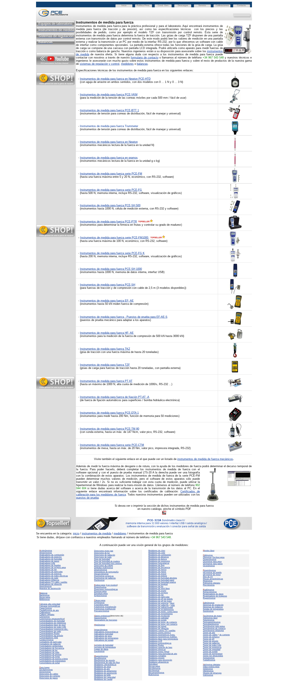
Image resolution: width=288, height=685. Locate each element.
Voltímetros (208, 675)
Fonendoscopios (101, 605)
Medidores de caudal (103, 679)
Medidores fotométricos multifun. (162, 637)
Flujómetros (99, 603)
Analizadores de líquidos (50, 565)
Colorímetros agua (47, 619)
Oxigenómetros (209, 559)
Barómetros (44, 595)
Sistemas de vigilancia (213, 607)
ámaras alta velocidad (49, 604)
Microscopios (154, 666)
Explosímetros (100, 596)
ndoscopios (99, 585)
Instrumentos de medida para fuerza (102, 300)
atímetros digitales (211, 665)
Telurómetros (208, 620)
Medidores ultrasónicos (158, 662)
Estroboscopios (101, 593)
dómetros (208, 555)
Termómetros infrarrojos (213, 630)
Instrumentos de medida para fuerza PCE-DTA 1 (109, 412)
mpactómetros (101, 630)
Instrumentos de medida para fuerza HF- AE (107, 332)
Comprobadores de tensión (51, 636)
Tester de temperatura (212, 654)
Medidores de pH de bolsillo (160, 599)
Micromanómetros (156, 673)
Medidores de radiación (158, 605)
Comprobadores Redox (49, 633)
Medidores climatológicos (105, 665)
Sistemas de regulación (213, 605)
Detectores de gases (48, 678)
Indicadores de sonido (103, 640)
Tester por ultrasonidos (213, 656)
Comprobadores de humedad (52, 621)
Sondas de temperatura (213, 609)
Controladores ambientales (51, 646)
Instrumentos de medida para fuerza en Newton (109, 141)
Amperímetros (45, 553)
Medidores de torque (157, 626)
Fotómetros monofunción (105, 607)
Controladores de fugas (49, 657)
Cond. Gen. (163, 5)
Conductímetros (46, 640)
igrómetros (99, 625)
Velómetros (208, 669)
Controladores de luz (48, 650)
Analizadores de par (48, 569)
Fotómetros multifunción (105, 609)
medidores (127, 63)
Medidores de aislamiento (105, 671)
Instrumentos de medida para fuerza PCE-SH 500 (110, 205)
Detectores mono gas (103, 551)
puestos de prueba (87, 497)
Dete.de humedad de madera (107, 561)
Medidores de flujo (156, 565)
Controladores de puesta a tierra (53, 659)
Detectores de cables (48, 674)
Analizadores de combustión (51, 555)
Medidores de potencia (158, 603)
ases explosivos (102, 616)
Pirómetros (208, 581)
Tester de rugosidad (211, 649)
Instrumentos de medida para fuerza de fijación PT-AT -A (114, 397)
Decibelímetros (46, 670)
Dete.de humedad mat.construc (108, 563)
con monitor (112, 585)
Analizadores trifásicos (49, 580)
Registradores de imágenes (215, 596)
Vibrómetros (208, 671)
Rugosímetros (209, 598)
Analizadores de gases (49, 561)
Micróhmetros (154, 668)
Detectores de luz (102, 553)
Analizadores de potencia (50, 574)
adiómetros (208, 590)
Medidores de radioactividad (160, 607)
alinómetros (208, 603)
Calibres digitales (46, 614)
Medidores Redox (156, 645)
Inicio (124, 5)
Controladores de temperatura (52, 661)
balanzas (142, 63)
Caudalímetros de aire (49, 610)
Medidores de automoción (105, 673)
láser (172, 603)
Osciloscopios (218, 557)
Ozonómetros (209, 566)
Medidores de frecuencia (159, 567)
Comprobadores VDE (48, 638)
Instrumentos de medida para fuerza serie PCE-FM (111, 173)
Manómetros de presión (104, 660)
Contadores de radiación (50, 644)
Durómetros (99, 580)
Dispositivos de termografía (106, 572)
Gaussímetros (100, 618)
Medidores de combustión (159, 555)
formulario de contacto (144, 57)
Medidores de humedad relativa (162, 582)
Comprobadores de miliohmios (52, 623)
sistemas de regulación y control (99, 63)
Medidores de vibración (158, 628)
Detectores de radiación (104, 555)
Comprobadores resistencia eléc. (53, 629)
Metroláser (153, 664)
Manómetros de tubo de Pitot (107, 662)
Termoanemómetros (212, 622)
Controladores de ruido (49, 652)
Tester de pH (208, 639)
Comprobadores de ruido (50, 631)
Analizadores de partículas (51, 572)
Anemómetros (45, 586)
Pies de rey (208, 577)
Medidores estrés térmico (159, 633)
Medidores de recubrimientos (161, 609)
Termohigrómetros (211, 624)
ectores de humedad (103, 645)
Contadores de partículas (50, 642)
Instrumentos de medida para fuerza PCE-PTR (108, 221)
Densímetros (45, 672)
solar (173, 605)
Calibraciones (222, 5)
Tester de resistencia (212, 647)
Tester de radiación (211, 643)
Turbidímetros (209, 660)
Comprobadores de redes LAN (52, 627)
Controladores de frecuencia (51, 648)
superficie (60, 619)
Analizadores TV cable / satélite (53, 582)
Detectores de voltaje (103, 565)
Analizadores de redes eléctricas (53, 576)
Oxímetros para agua (212, 561)
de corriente (224, 635)
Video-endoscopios (211, 667)
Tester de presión (210, 641)
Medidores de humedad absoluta (162, 578)
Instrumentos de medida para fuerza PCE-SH (107, 284)
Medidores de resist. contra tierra (163, 612)
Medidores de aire (102, 669)
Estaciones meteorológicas (106, 589)
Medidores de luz (155, 586)
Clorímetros (44, 617)
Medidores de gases (157, 572)
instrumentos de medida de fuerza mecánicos (205, 459)
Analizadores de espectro (50, 557)
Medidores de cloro (156, 551)
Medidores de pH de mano (160, 601)
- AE (129, 300)
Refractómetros (210, 592)
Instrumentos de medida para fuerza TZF (105, 364)
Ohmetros (207, 557)
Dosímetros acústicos (104, 576)
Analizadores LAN (47, 563)
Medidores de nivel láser (159, 588)
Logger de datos (101, 649)
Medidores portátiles (157, 656)
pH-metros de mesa (212, 575)
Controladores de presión (50, 654)
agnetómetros (101, 656)
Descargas (183, 5)
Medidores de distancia (158, 557)
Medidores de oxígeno (158, 593)
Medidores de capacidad (105, 677)
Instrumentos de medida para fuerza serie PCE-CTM (112, 445)
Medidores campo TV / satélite (161, 630)
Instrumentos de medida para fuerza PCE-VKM (108, 94)
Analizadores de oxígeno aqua (52, 567)
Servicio (202, 5)
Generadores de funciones (105, 620)
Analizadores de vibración (50, 584)
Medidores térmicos (157, 649)
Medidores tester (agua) (158, 652)
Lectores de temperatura (105, 647)
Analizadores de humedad (50, 559)
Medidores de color (156, 553)
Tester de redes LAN (212, 645)
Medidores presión (156, 658)
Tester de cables (210, 635)
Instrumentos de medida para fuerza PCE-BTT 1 (109, 110)
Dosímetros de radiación (105, 578)
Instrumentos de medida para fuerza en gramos (109, 157)
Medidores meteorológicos (159, 643)
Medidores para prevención (160, 660)
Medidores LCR (155, 641)
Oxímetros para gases (213, 564)
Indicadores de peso (103, 636)
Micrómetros (153, 670)
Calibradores (44, 612)
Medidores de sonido (157, 620)
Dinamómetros (100, 570)
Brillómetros (44, 599)
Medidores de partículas (159, 597)
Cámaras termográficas (49, 606)
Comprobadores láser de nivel (52, 625)
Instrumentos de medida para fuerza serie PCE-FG (111, 189)
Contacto (241, 5)
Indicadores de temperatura (106, 638)
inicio (76, 533)
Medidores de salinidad (158, 618)
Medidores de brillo (102, 675)
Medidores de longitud (158, 584)
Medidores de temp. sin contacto (162, 624)
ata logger (44, 667)
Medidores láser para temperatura (163, 639)
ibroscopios (99, 600)
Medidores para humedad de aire (162, 654)
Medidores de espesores (159, 561)
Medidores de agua (102, 667)
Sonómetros (208, 611)
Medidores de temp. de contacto (162, 622)
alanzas (43, 593)
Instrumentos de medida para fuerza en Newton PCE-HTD (115, 78)
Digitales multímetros (103, 568)
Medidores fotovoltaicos (158, 563)
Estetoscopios (100, 591)
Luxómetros (99, 651)
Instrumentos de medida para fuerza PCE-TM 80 (109, 428)
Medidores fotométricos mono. (161, 635)
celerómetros (45, 551)
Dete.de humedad (102, 559)
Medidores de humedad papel (161, 580)
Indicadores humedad (103, 634)
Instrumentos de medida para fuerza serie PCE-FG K (112, 253)
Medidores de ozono (157, 591)
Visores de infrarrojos (212, 673)
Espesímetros (100, 587)
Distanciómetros (101, 574)
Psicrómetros (209, 585)
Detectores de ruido (103, 557)
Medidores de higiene (157, 576)
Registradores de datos (213, 594)
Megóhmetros (100, 658)
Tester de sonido (210, 652)
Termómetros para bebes (214, 626)
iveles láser (208, 551)
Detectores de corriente (49, 676)
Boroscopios (44, 597)
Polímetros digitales (211, 583)
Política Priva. (143, 5)
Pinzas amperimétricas (213, 579)
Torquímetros (209, 658)
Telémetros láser (210, 618)
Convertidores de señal (49, 663)
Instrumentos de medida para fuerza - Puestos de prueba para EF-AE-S (123, 316)
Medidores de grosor (157, 574)
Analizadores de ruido (48, 578)
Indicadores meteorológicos (106, 632)
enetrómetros (209, 570)
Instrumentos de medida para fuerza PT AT (106, 381)
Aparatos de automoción (50, 588)
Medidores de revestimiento (160, 614)
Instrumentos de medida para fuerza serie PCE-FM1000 (114, 237)
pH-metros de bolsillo (212, 572)
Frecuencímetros (101, 611)
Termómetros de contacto (214, 628)
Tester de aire (209, 633)
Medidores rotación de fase (160, 647)
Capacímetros (45, 608)
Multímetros (153, 675)
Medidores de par (156, 595)
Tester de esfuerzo (211, 637)
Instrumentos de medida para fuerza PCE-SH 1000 (111, 268)
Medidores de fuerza (157, 569)
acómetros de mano (212, 616)
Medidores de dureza (157, 559)
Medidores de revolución (159, 616)
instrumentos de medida (96, 533)
